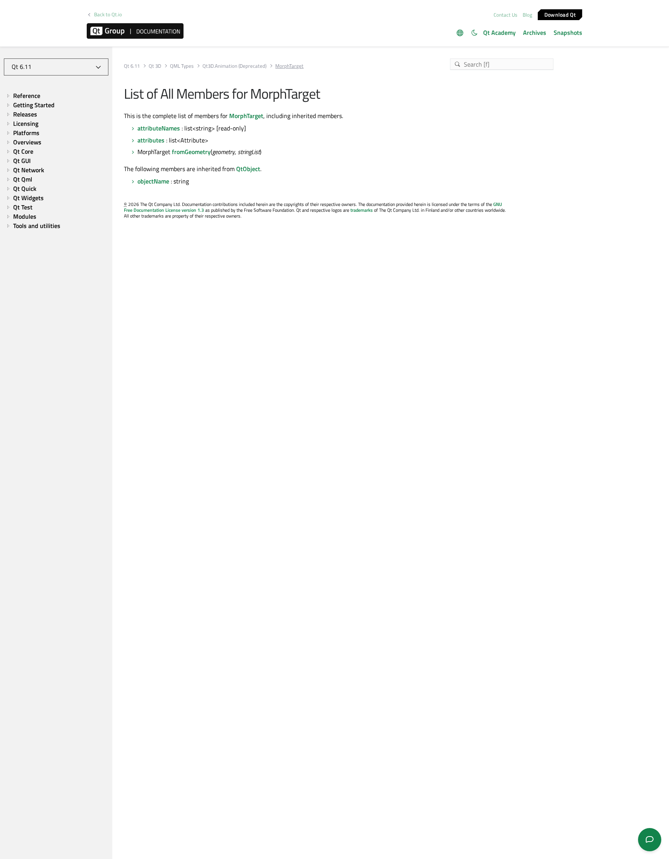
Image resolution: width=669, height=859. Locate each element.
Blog (527, 15)
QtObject (248, 168)
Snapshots (568, 32)
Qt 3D (155, 66)
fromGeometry (191, 151)
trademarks (361, 210)
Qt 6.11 (132, 66)
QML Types (182, 66)
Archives (534, 32)
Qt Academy (499, 32)
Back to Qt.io (108, 14)
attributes (151, 140)
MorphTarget (246, 115)
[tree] (56, 160)
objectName (153, 181)
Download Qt (560, 14)
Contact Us (505, 15)
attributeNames (158, 128)
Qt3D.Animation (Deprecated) (234, 66)
